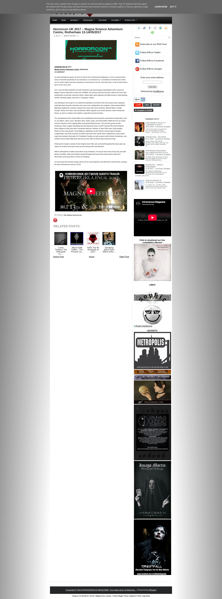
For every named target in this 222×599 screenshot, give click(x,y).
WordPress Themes (88, 596)
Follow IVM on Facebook (152, 61)
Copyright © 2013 (74, 590)
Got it (173, 7)
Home (54, 20)
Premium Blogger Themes (120, 596)
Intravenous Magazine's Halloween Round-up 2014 (156, 152)
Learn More (161, 7)
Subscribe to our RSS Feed (153, 44)
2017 (65, 215)
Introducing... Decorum (155, 137)
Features (103, 20)
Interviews (88, 20)
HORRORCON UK (61, 67)
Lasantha (108, 596)
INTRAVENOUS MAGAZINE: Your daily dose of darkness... (109, 590)
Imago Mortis (146, 596)
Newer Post (58, 257)
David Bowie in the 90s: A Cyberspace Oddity (155, 124)
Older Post (124, 257)
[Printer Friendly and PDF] (55, 221)
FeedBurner (158, 91)
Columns (116, 20)
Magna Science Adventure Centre (66, 69)
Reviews (74, 20)
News (63, 20)
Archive (156, 105)
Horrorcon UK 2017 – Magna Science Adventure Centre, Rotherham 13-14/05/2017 (88, 31)
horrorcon (76, 215)
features (69, 215)
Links (147, 105)
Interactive (131, 20)
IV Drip (138, 105)
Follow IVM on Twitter (150, 52)
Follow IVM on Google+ (151, 69)
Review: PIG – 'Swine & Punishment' (154, 166)
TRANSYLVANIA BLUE (153, 180)
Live (80, 215)
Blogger (152, 590)
